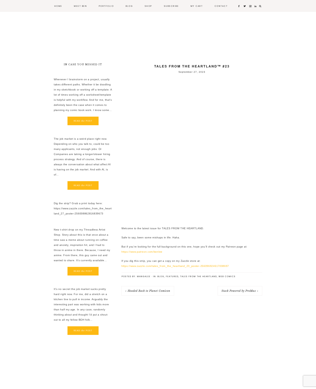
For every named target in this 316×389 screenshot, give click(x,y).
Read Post (83, 120)
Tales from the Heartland (198, 276)
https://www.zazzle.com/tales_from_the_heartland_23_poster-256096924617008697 (175, 266)
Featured (172, 276)
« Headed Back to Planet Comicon (147, 290)
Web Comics (227, 276)
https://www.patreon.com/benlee (141, 251)
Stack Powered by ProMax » (239, 290)
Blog (160, 276)
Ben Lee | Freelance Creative (158, 34)
